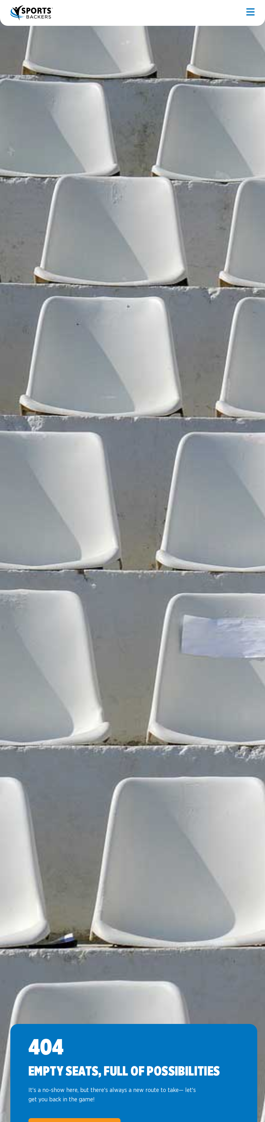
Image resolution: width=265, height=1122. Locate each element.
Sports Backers (32, 13)
